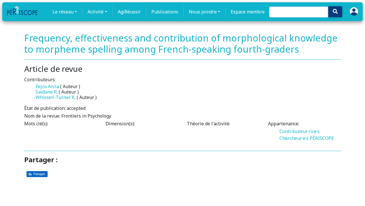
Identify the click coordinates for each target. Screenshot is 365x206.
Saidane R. (47, 92)
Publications (164, 12)
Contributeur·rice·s (299, 131)
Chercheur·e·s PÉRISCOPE (306, 138)
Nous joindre (203, 12)
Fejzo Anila (47, 86)
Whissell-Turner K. (56, 97)
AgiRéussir (129, 12)
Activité (96, 12)
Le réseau (63, 12)
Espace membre (248, 12)
